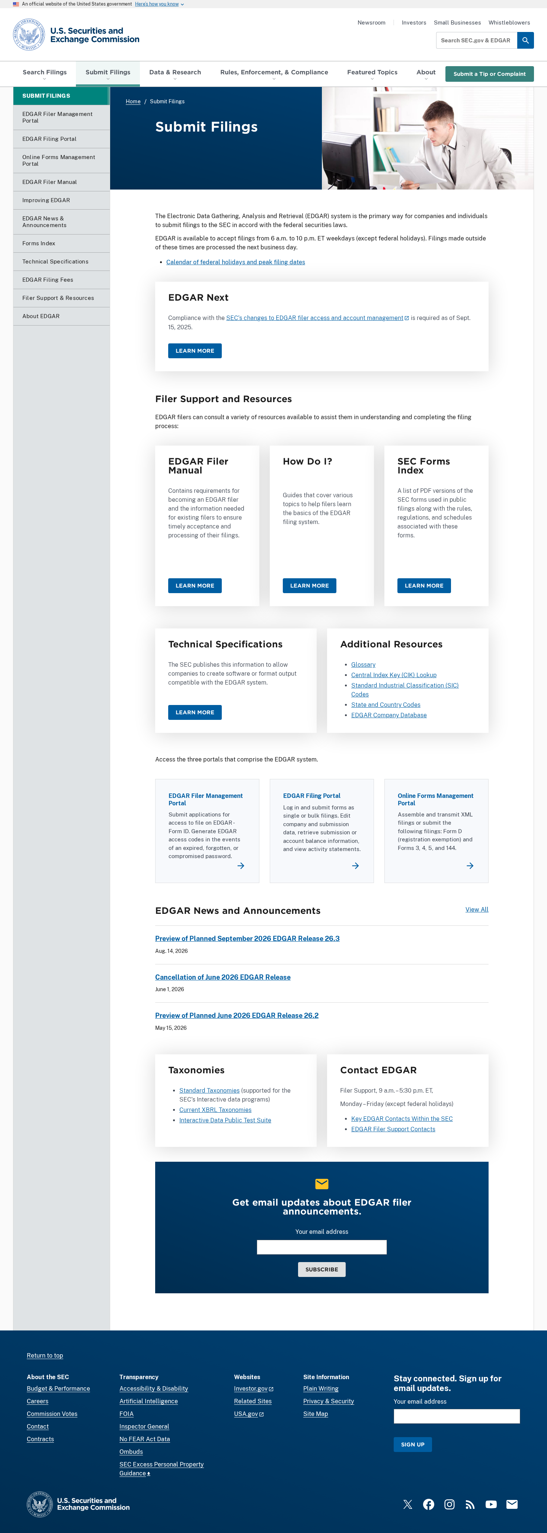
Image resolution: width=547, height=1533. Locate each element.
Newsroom (372, 22)
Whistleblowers (509, 22)
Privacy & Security (328, 1401)
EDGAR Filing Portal (311, 795)
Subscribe (322, 1269)
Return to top (45, 1355)
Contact (38, 1426)
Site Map (315, 1413)
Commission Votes (52, 1413)
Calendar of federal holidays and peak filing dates (235, 262)
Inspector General (144, 1426)
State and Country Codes (385, 704)
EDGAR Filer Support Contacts (393, 1129)
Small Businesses (457, 22)
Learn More (195, 350)
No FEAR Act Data (144, 1439)
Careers (37, 1401)
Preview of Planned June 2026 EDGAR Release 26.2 (237, 1015)
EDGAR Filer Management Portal (206, 799)
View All (477, 909)
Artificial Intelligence (148, 1401)
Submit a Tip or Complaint (490, 74)
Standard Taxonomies (209, 1090)
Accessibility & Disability (153, 1388)
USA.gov (246, 1413)
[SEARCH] (525, 40)
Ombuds (131, 1451)
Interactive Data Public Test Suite (225, 1120)
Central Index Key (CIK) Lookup (393, 675)
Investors (414, 22)
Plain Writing (321, 1388)
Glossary (363, 664)
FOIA (126, 1413)
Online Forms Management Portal (436, 799)
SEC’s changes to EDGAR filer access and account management (314, 317)
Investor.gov (251, 1388)
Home (133, 101)
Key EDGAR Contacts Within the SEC (402, 1118)
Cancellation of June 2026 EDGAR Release (223, 977)
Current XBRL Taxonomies (215, 1109)
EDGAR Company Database (389, 715)
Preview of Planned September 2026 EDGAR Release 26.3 (247, 938)
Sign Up (413, 1444)
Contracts (40, 1439)
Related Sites (253, 1401)
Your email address (321, 1231)
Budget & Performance (58, 1388)
